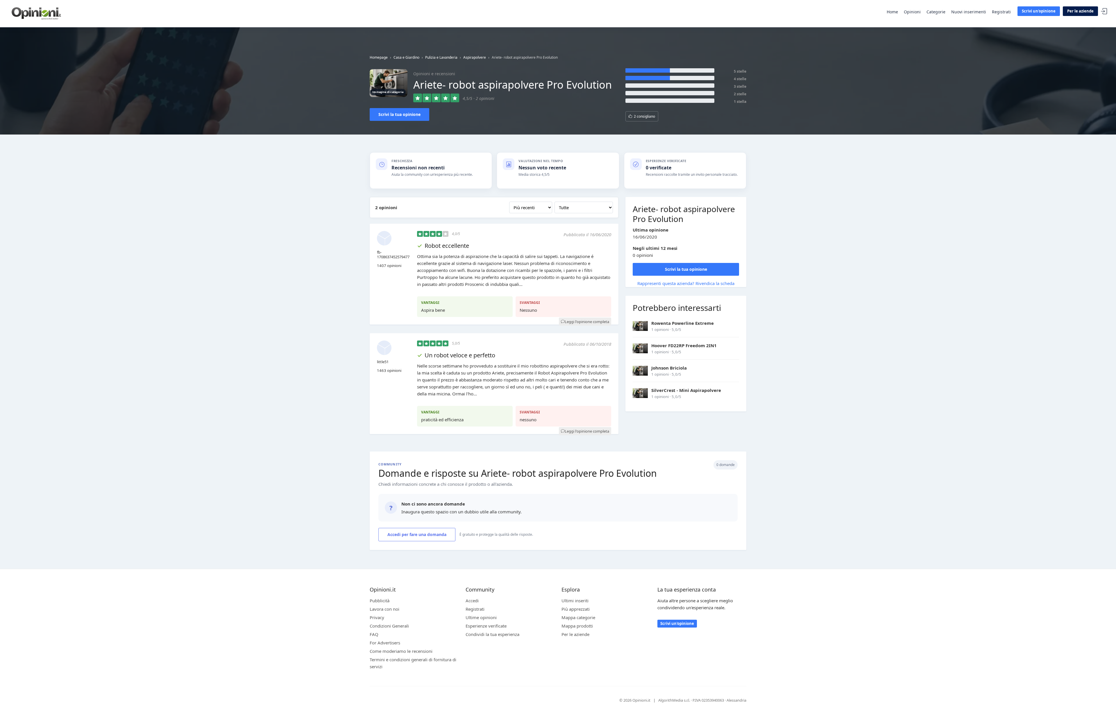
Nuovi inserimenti (968, 12)
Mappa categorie (578, 617)
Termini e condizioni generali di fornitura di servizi (413, 663)
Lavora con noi (384, 609)
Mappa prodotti (577, 626)
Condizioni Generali (389, 626)
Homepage (379, 57)
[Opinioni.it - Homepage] (36, 13)
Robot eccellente (447, 246)
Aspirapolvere (474, 57)
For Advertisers (385, 643)
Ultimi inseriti (575, 600)
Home (892, 12)
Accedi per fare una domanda (416, 534)
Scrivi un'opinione (1039, 11)
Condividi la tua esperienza (492, 634)
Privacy (377, 617)
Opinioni (912, 12)
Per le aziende (1080, 11)
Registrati (1001, 12)
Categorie (936, 12)
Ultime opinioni (481, 617)
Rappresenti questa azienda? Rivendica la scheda (685, 283)
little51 (383, 361)
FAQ (374, 634)
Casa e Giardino (406, 57)
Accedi (1104, 11)
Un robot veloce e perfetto (460, 355)
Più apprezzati (575, 609)
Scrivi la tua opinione (399, 114)
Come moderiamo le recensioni (401, 651)
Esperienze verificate (486, 626)
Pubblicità (379, 600)
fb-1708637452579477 (393, 254)
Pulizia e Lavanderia (441, 57)
